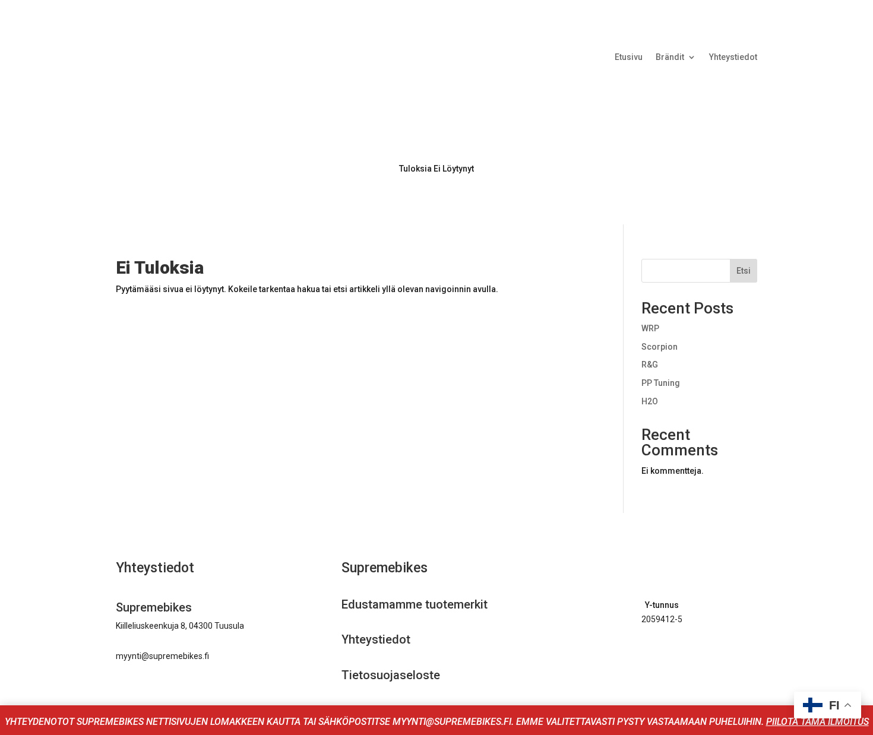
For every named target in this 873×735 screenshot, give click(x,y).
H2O (649, 401)
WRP (650, 328)
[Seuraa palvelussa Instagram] (671, 653)
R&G (649, 364)
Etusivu (629, 57)
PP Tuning (660, 383)
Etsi (743, 270)
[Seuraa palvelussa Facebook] (646, 653)
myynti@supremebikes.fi (162, 656)
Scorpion (659, 346)
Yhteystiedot (733, 57)
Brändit (670, 57)
